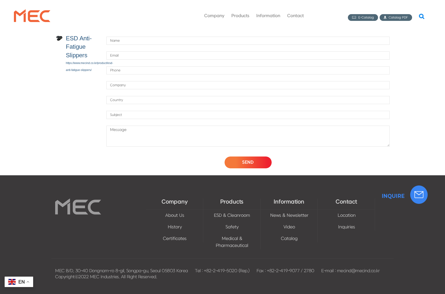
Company (175, 202)
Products (231, 202)
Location (347, 215)
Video (289, 227)
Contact (346, 202)
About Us (174, 215)
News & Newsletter (289, 215)
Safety (232, 227)
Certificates (175, 238)
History (175, 227)
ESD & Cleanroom (232, 215)
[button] (421, 16)
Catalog (289, 238)
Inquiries (346, 227)
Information (289, 202)
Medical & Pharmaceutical (232, 242)
